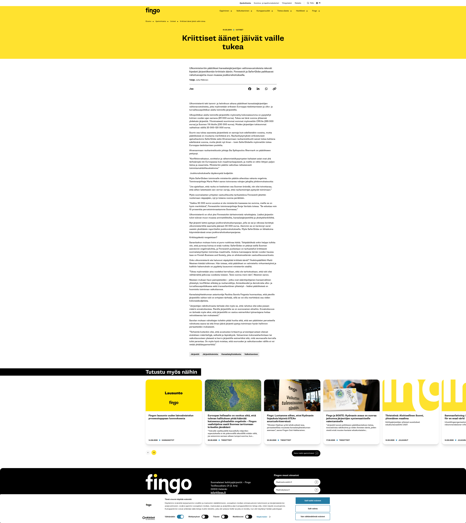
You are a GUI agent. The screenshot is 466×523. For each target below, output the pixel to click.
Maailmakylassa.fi (283, 490)
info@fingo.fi (218, 492)
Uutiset (173, 21)
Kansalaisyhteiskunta (231, 354)
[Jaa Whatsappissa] (266, 88)
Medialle (298, 3)
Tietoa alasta (283, 11)
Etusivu (148, 21)
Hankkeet (300, 11)
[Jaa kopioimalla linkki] (274, 88)
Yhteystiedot (287, 3)
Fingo (314, 11)
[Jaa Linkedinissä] (258, 88)
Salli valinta (313, 509)
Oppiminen (224, 11)
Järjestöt (195, 354)
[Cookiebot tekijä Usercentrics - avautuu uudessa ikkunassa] (148, 518)
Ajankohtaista (245, 3)
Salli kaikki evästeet (312, 501)
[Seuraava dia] (153, 452)
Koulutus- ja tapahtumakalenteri (266, 3)
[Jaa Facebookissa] (250, 88)
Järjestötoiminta (210, 354)
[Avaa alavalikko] (231, 11)
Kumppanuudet (263, 11)
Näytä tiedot (262, 517)
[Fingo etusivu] (153, 11)
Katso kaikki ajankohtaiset (304, 453)
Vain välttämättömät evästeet (313, 516)
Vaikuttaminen (242, 11)
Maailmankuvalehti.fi (284, 482)
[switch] (205, 517)
